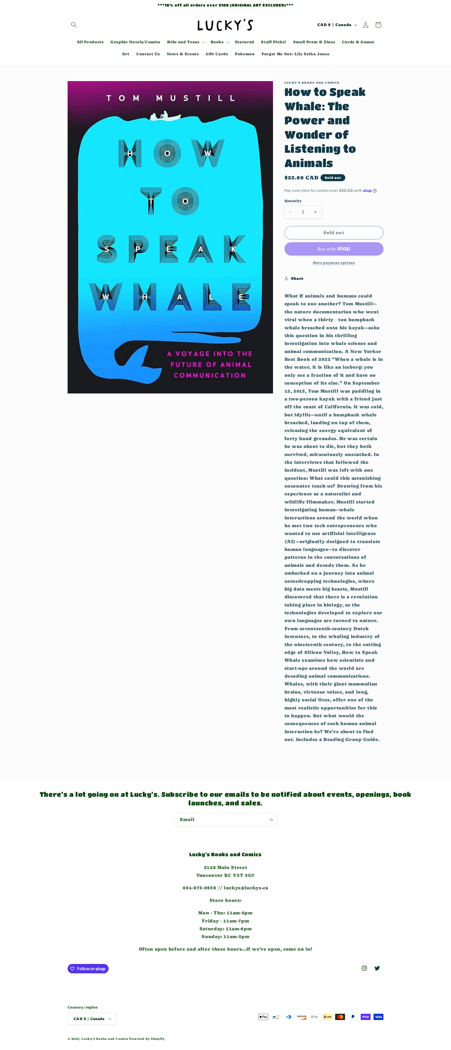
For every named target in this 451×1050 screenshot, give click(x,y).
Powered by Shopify (146, 1039)
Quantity (293, 201)
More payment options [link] (334, 262)
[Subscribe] (270, 820)
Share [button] (297, 278)
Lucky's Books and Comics (104, 1039)
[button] (74, 25)
